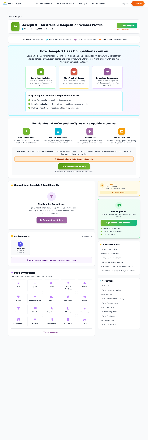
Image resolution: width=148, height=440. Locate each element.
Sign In (125, 3)
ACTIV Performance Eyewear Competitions (117, 266)
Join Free (138, 3)
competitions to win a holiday (113, 299)
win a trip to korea (109, 325)
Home (10, 17)
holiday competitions (109, 312)
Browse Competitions (53, 220)
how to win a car (108, 294)
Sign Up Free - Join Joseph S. (118, 223)
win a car (105, 286)
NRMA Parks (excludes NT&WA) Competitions (118, 271)
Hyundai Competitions (110, 249)
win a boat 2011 (108, 307)
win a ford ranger (108, 316)
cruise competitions (109, 320)
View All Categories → (51, 332)
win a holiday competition (111, 290)
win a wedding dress (110, 303)
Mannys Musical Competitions (112, 262)
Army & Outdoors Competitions (113, 258)
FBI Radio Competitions (110, 253)
